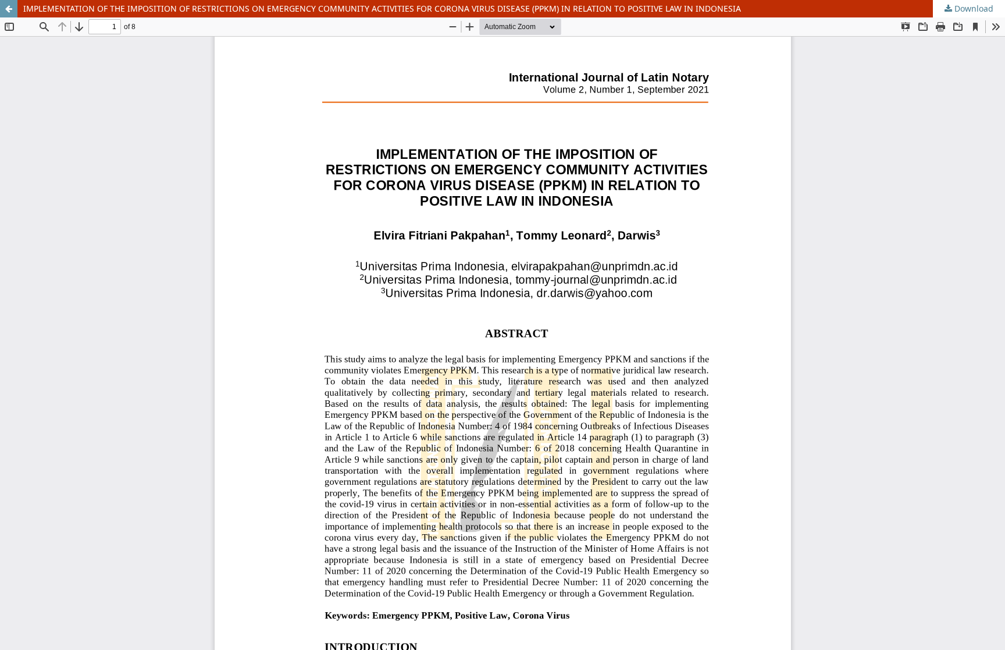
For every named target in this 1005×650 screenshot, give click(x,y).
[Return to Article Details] (8, 8)
